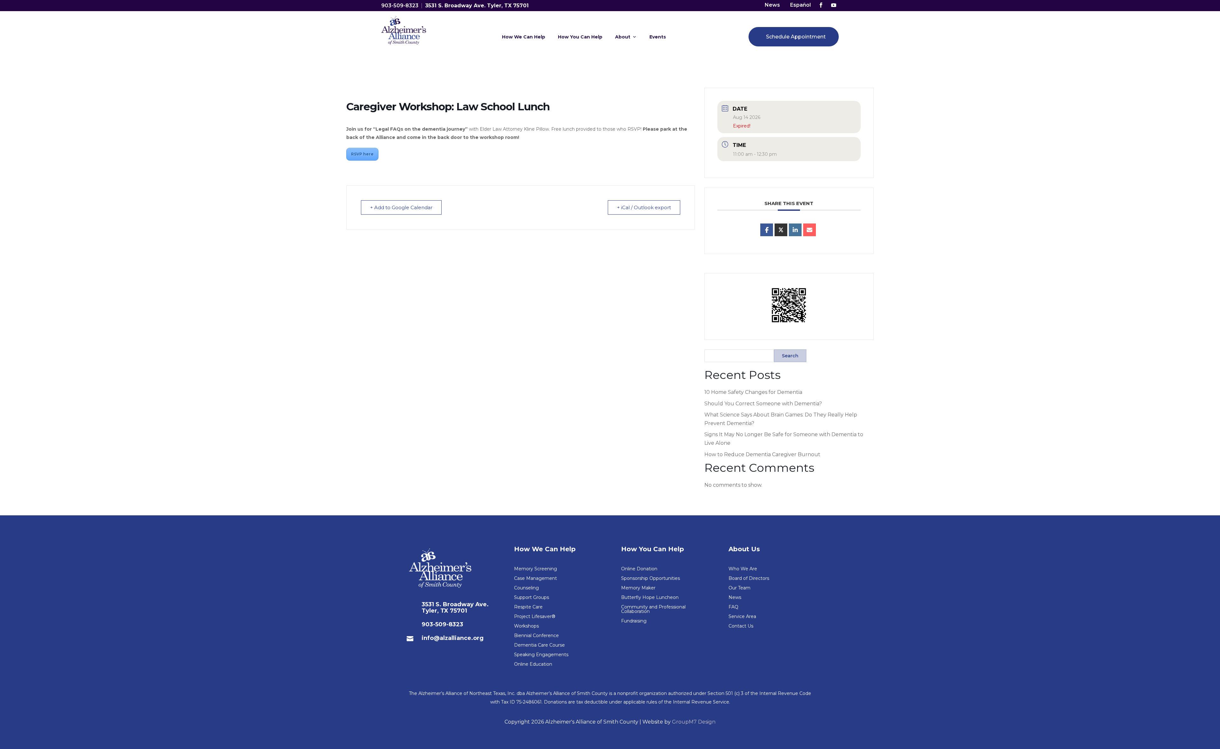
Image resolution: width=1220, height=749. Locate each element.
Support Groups (531, 597)
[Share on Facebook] (766, 229)
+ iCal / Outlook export (644, 207)
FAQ (733, 607)
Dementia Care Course (539, 645)
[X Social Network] (781, 229)
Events (657, 37)
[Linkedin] (795, 229)
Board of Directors (749, 578)
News (772, 5)
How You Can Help (580, 37)
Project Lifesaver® (534, 616)
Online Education (533, 664)
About (622, 37)
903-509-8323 (399, 6)
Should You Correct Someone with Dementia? (763, 404)
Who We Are (743, 569)
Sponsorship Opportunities (650, 578)
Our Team (739, 588)
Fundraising (634, 621)
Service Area (742, 616)
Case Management (535, 578)
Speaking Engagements (541, 654)
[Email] (809, 229)
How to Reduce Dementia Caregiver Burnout (762, 454)
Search (790, 356)
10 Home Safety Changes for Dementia (753, 392)
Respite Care (528, 607)
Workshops (526, 626)
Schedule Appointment (796, 37)
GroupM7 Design (693, 722)
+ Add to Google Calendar (401, 207)
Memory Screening (535, 569)
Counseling (526, 588)
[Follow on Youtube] (834, 5)
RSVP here (362, 154)
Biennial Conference (536, 635)
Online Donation (639, 569)
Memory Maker (638, 588)
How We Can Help (523, 37)
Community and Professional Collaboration (653, 609)
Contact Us (741, 626)
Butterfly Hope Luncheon (650, 597)
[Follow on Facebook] (821, 5)
